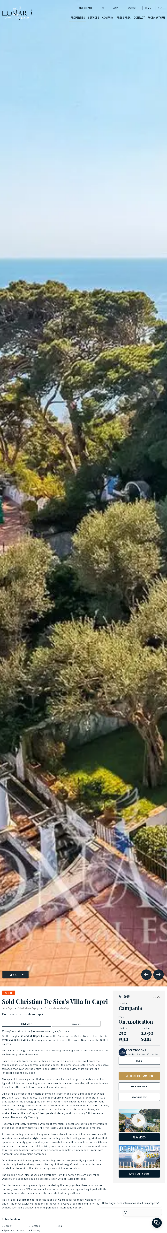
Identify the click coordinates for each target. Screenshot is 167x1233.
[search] (103, 7)
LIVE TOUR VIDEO (139, 1173)
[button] (154, 996)
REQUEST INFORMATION (139, 1076)
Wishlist (132, 7)
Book (139, 1061)
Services (93, 17)
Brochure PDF (139, 1097)
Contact (139, 17)
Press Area (123, 17)
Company (107, 17)
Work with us (156, 17)
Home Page (7, 1008)
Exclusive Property (31, 1008)
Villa (20, 1008)
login (115, 7)
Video (13, 974)
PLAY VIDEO (139, 1137)
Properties (78, 17)
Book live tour (139, 1086)
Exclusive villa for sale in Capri (56, 1008)
